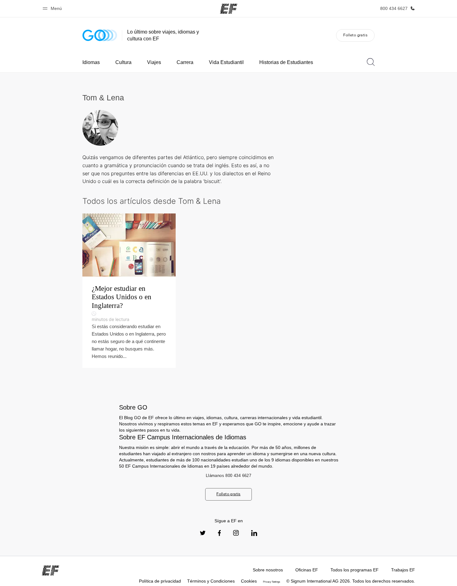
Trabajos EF (403, 569)
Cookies (249, 581)
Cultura (123, 62)
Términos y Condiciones (211, 581)
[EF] (228, 9)
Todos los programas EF (354, 569)
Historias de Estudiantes (286, 62)
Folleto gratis (355, 35)
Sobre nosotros (268, 569)
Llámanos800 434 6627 (228, 475)
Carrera (185, 62)
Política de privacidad (160, 581)
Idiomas (91, 62)
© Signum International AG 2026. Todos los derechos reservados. (350, 581)
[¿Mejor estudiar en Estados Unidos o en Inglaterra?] (129, 290)
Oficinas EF (306, 569)
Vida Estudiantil (226, 62)
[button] (53, 8)
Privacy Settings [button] (271, 581)
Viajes (154, 62)
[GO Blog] (99, 35)
